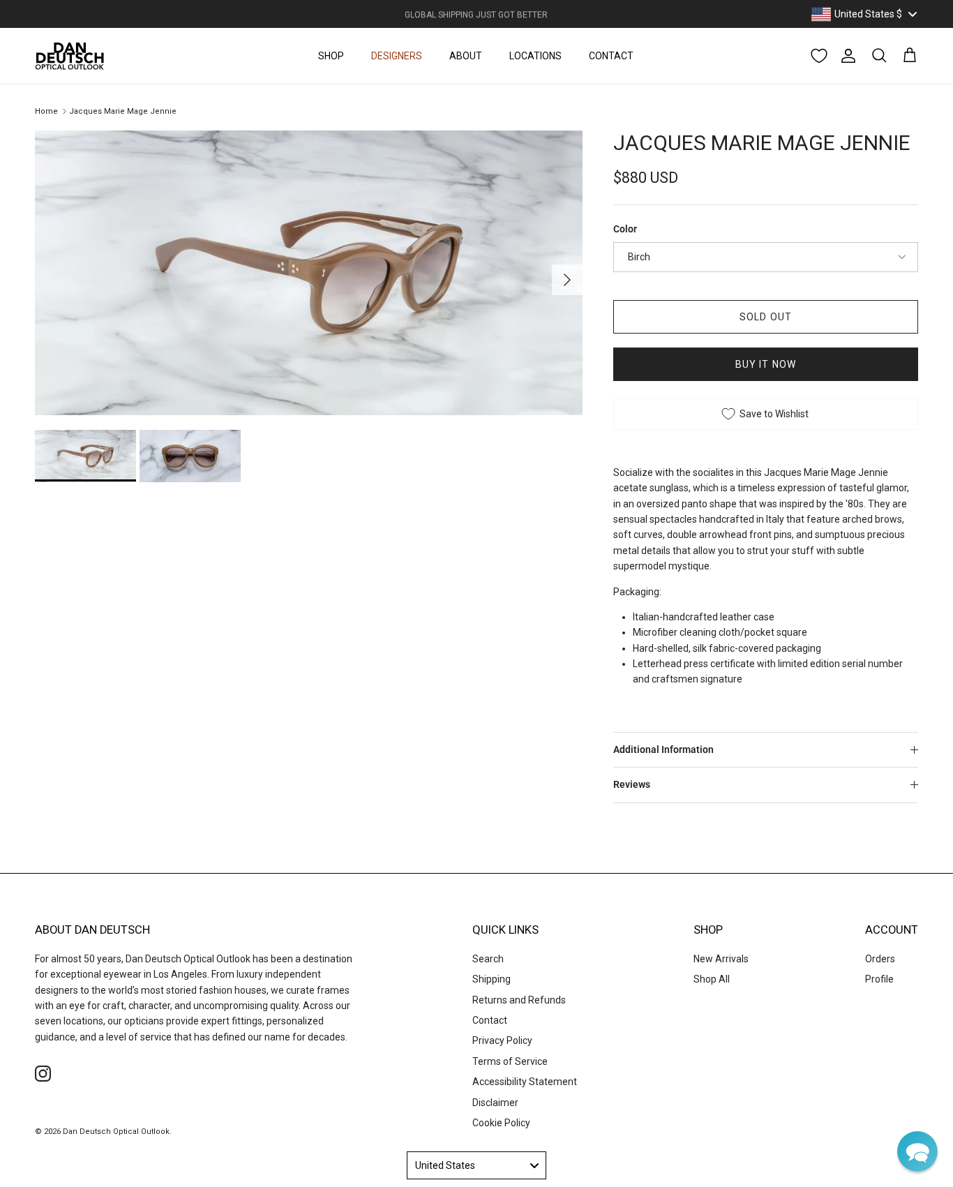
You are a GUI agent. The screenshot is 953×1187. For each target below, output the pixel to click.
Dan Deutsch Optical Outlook (116, 1131)
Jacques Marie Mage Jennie (123, 111)
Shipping (491, 979)
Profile (879, 979)
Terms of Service (510, 1061)
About (465, 55)
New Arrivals (721, 958)
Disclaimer (495, 1102)
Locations (535, 55)
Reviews (631, 784)
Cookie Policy (501, 1122)
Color (625, 228)
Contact (611, 55)
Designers (396, 55)
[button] (917, 1151)
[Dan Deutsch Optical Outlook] (70, 56)
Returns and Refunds (519, 1000)
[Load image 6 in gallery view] (309, 272)
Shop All (711, 979)
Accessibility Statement (524, 1081)
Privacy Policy (502, 1040)
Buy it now (765, 364)
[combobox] (863, 14)
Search (488, 958)
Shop (331, 55)
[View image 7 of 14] (190, 455)
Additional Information (663, 749)
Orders (880, 958)
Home (46, 111)
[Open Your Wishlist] (819, 56)
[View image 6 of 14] (85, 455)
